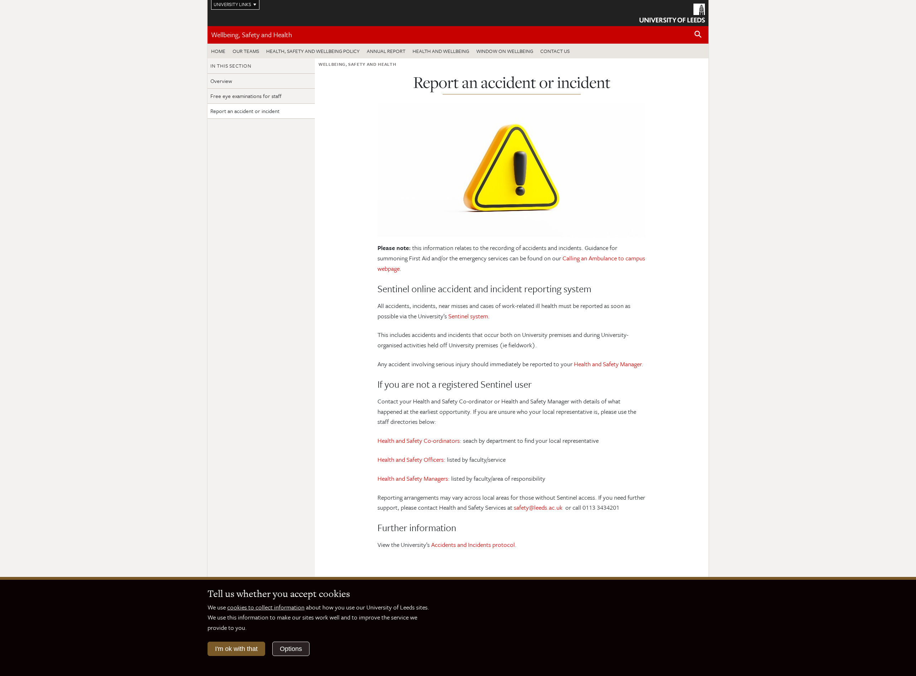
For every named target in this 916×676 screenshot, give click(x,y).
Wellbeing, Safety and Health (251, 34)
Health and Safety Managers (412, 478)
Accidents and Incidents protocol (473, 544)
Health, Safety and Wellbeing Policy (313, 51)
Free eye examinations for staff (246, 96)
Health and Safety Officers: (411, 459)
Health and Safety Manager (608, 363)
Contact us (555, 51)
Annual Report (386, 51)
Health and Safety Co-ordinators (418, 440)
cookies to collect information (265, 607)
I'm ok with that (236, 648)
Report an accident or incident (244, 111)
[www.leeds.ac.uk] (672, 12)
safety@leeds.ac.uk (538, 507)
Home (218, 51)
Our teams (246, 51)
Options (291, 648)
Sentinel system (468, 316)
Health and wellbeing (441, 51)
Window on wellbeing (504, 51)
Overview (221, 81)
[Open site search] (698, 34)
